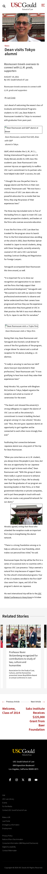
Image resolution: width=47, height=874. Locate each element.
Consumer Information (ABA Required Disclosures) (20, 843)
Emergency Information (10, 825)
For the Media (7, 806)
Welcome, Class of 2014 (11, 710)
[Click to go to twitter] (23, 779)
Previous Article (13, 701)
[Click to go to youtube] (36, 779)
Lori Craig (11, 97)
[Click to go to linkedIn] (29, 779)
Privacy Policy (7, 835)
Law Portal (6, 821)
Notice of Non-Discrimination (12, 839)
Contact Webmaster (9, 850)
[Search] (4, 6)
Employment (7, 828)
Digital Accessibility (9, 847)
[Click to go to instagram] (16, 779)
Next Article (36, 701)
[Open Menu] (43, 6)
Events (4, 803)
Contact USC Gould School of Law (14, 810)
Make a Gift (6, 817)
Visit (3, 795)
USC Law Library (8, 799)
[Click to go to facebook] (10, 779)
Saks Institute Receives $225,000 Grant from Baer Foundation (35, 719)
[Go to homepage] (23, 752)
